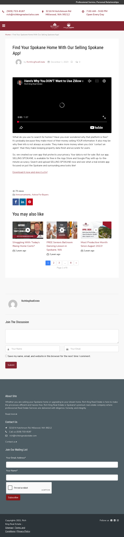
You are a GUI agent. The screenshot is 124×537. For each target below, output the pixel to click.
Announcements (23, 194)
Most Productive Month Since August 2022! (94, 244)
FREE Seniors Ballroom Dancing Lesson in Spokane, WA (60, 246)
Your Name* (12, 470)
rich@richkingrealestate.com (23, 14)
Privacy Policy (23, 531)
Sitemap (9, 527)
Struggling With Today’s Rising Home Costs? (26, 244)
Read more (10, 414)
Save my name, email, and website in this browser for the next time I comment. (49, 356)
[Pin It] (29, 202)
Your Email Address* (16, 457)
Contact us (10, 441)
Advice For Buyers (40, 194)
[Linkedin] (23, 202)
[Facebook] (16, 202)
